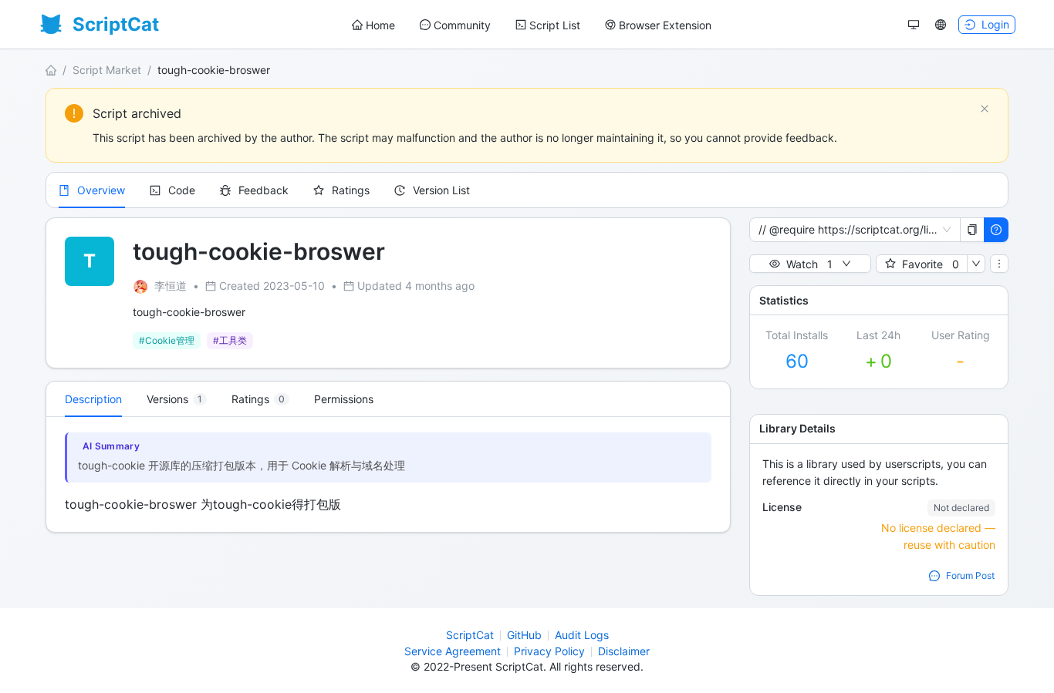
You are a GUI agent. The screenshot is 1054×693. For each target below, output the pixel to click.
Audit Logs (582, 634)
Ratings (351, 190)
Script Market (107, 69)
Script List (554, 25)
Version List (441, 190)
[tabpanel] (388, 474)
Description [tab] (93, 398)
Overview (101, 190)
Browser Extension (665, 25)
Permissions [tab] (343, 398)
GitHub (524, 634)
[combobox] (847, 229)
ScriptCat (470, 634)
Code (181, 190)
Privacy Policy (549, 651)
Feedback (263, 190)
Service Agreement (452, 651)
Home (380, 25)
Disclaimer (624, 651)
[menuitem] (373, 25)
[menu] (532, 25)
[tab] (177, 399)
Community (462, 25)
